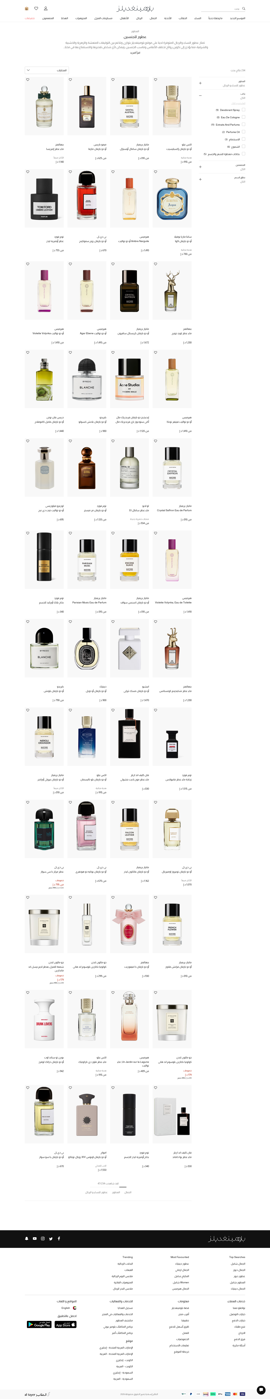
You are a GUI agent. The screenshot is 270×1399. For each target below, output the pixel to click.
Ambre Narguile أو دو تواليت (133, 241)
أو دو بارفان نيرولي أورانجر (50, 779)
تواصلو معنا (239, 1307)
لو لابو (145, 505)
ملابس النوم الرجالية (122, 1276)
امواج (103, 1152)
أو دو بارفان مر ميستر (95, 510)
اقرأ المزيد (135, 52)
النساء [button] (198, 18)
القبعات (129, 1269)
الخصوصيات (182, 1339)
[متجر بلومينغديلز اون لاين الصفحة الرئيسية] (135, 8)
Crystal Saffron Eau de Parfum (174, 510)
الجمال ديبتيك (238, 1288)
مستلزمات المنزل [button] (103, 18)
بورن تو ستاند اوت (54, 1057)
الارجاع (242, 1332)
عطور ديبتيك (182, 1263)
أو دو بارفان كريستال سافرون (133, 333)
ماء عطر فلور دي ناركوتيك (92, 1061)
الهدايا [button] (64, 18)
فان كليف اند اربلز (140, 775)
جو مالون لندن (98, 962)
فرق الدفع (239, 1339)
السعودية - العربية (123, 1378)
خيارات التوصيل (237, 1314)
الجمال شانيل (238, 1263)
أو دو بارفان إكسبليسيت (179, 148)
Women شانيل (181, 1282)
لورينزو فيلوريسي (54, 505)
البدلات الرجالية (125, 1263)
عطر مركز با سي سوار (52, 871)
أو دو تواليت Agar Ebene (93, 333)
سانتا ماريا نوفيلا (183, 236)
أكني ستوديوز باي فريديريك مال (132, 421)
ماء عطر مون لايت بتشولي (134, 779)
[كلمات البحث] (243, 8)
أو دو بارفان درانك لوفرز (51, 1061)
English (66, 1307)
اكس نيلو (187, 144)
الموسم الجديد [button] (237, 18)
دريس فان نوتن (55, 417)
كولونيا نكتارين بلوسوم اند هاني (89, 966)
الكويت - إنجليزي (124, 1360)
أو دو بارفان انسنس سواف (134, 602)
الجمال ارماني (182, 1269)
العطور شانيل (237, 1282)
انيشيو (145, 686)
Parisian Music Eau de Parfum (89, 602)
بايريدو (103, 417)
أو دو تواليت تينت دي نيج (51, 510)
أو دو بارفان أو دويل (96, 690)
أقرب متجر (183, 1314)
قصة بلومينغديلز (180, 1307)
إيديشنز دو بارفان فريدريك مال (132, 417)
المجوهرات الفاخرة (123, 1282)
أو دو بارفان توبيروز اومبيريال (177, 871)
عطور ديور (239, 1276)
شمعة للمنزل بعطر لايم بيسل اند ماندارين (46, 968)
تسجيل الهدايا (125, 1307)
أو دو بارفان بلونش (54, 690)
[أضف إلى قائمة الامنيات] (155, 80)
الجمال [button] (153, 18)
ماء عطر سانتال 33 (139, 510)
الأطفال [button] (124, 18)
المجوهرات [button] (81, 18)
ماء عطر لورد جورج (182, 333)
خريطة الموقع (181, 1351)
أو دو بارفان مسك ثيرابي (136, 690)
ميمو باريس (100, 144)
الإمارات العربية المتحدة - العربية (116, 1353)
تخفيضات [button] (30, 18)
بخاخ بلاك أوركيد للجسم (51, 602)
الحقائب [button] (183, 18)
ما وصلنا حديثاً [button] (215, 18)
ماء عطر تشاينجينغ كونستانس (175, 690)
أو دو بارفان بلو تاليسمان (93, 779)
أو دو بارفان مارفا (97, 148)
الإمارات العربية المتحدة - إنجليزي (116, 1347)
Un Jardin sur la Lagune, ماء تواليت (133, 1063)
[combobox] (47, 70)
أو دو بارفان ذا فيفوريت (136, 966)
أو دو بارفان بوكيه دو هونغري (90, 871)
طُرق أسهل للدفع (179, 1326)
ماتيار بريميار (142, 144)
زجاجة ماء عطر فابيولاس (178, 779)
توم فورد (59, 236)
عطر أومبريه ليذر (55, 241)
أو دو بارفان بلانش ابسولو (92, 421)
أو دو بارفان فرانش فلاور (178, 966)
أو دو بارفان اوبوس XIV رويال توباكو (87, 1157)
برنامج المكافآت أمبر (122, 1332)
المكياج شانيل (181, 1276)
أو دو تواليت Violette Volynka (48, 333)
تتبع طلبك (239, 1326)
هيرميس (144, 236)
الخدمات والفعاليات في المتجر (117, 1314)
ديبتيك (103, 686)
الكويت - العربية (124, 1366)
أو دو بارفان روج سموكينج (92, 241)
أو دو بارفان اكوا (183, 241)
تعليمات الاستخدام (179, 1345)
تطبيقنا (185, 1320)
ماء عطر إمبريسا (55, 148)
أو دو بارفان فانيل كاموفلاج (49, 421)
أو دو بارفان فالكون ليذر (136, 871)
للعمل (185, 1332)
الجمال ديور (239, 1269)
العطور (135, 31)
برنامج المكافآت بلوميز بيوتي (118, 1326)
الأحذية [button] (167, 18)
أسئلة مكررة (239, 1345)
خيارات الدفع (238, 1320)
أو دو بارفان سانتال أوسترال (134, 148)
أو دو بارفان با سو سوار (51, 1157)
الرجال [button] (139, 18)
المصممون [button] (48, 18)
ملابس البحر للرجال (123, 1288)
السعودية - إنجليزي (123, 1372)
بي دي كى (101, 236)
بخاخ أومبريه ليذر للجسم (136, 1157)
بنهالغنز (59, 144)
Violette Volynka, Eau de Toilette (173, 602)
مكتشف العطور (124, 1320)
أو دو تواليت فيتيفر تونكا (179, 421)
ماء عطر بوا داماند (182, 1157)
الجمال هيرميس (180, 1288)
